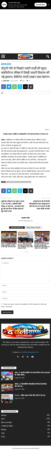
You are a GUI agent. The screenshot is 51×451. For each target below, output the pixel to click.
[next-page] (27, 252)
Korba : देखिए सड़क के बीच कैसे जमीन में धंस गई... (30, 395)
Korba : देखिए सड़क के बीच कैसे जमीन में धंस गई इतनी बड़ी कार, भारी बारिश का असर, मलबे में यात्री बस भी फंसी (25, 246)
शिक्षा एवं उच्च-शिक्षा (6, 422)
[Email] (25, 86)
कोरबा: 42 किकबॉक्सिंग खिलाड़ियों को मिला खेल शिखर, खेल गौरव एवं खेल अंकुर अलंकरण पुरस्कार (8, 245)
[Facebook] (3, 86)
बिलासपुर (3, 429)
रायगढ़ (3, 437)
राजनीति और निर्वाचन (7, 426)
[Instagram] (23, 357)
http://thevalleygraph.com (25, 220)
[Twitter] (20, 86)
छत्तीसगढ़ (4, 64)
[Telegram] (9, 86)
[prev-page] (24, 252)
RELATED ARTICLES (17, 227)
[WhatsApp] (14, 86)
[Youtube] (33, 357)
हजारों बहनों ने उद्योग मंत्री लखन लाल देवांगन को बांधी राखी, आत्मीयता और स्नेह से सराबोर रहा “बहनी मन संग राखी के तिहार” (41, 246)
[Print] (30, 86)
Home (3, 61)
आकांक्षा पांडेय (6, 81)
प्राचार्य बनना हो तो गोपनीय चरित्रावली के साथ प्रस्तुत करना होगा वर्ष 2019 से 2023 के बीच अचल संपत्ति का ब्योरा (39, 205)
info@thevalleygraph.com (29, 352)
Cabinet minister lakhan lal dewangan (18, 182)
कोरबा (8, 61)
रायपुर (3, 433)
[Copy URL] (36, 86)
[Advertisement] (25, 26)
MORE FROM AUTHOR (33, 227)
